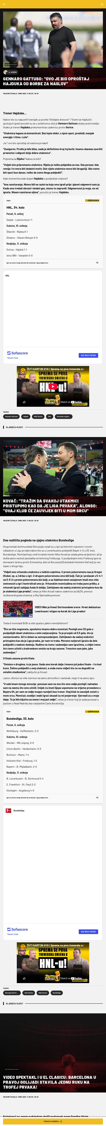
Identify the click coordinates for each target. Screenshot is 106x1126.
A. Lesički (13, 72)
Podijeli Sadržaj (51, 1121)
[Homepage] (101, 4)
